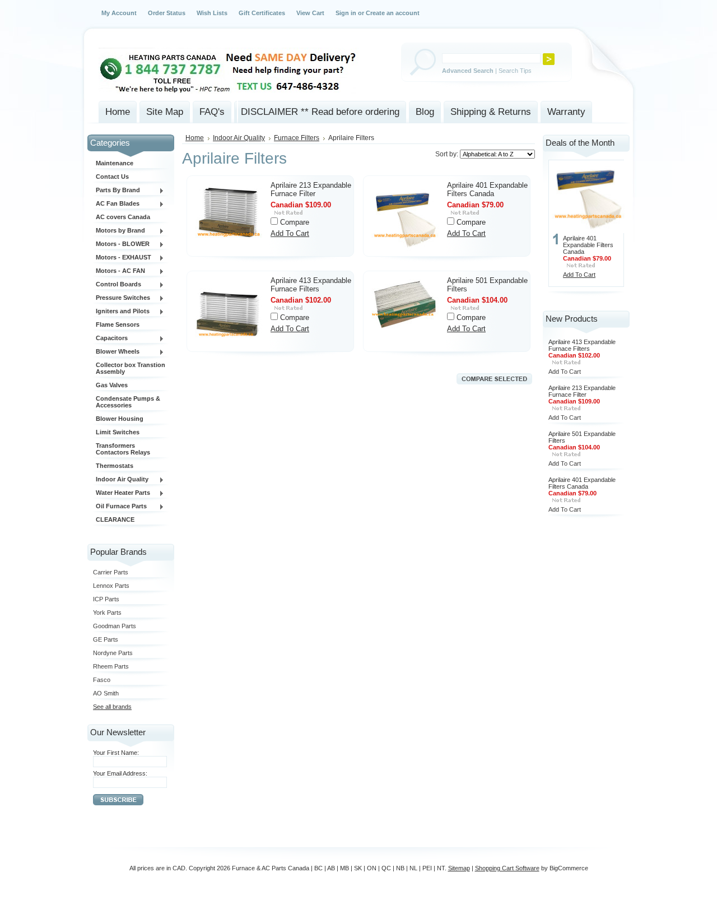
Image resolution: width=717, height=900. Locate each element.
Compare (294, 222)
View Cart (310, 13)
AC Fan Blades (116, 204)
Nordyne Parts (113, 653)
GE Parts (105, 639)
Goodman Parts (114, 626)
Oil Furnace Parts (120, 507)
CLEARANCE (115, 519)
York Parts (107, 612)
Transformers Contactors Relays (123, 449)
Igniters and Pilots (121, 312)
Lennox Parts (111, 585)
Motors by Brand (119, 231)
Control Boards (117, 285)
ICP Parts (106, 599)
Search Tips (515, 70)
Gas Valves (112, 385)
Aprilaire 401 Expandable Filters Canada (487, 189)
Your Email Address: (120, 773)
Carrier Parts (110, 572)
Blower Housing (119, 418)
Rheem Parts (111, 666)
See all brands (112, 706)
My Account (119, 13)
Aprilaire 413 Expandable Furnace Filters (311, 284)
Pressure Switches (121, 298)
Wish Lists (212, 13)
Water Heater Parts (121, 493)
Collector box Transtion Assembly (130, 368)
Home (194, 137)
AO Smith (106, 693)
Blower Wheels (116, 352)
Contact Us (112, 176)
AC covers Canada (123, 217)
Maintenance (114, 163)
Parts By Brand (116, 190)
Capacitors (110, 338)
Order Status (166, 13)
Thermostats (114, 465)
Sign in (346, 13)
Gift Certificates (262, 13)
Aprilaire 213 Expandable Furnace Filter (311, 189)
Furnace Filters (296, 137)
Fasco (101, 679)
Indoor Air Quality (120, 480)
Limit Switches (117, 432)
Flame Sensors (117, 324)
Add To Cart (290, 233)
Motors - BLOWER (121, 244)
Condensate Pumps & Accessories (128, 402)
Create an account (393, 13)
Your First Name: (116, 752)
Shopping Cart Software (507, 868)
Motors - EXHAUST (122, 258)
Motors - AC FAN (119, 271)
